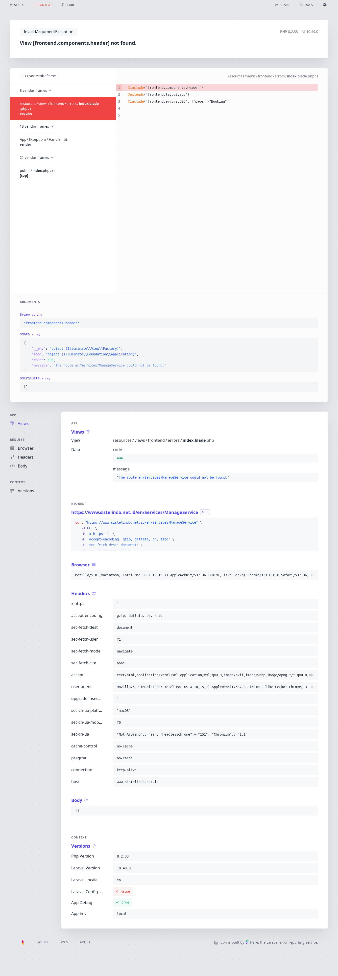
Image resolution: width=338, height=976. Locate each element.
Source (43, 942)
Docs (64, 942)
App (13, 415)
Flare (254, 942)
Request (17, 440)
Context (17, 482)
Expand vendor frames (40, 76)
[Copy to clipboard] (312, 323)
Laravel (84, 942)
